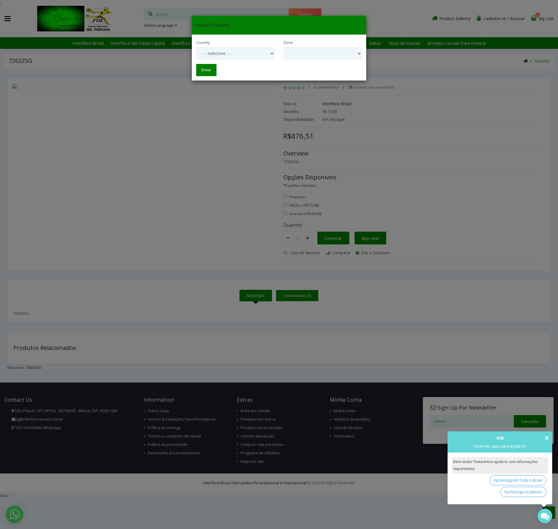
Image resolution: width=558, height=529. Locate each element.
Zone (288, 42)
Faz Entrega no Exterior (523, 491)
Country (203, 42)
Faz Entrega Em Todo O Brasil (518, 480)
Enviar (206, 69)
